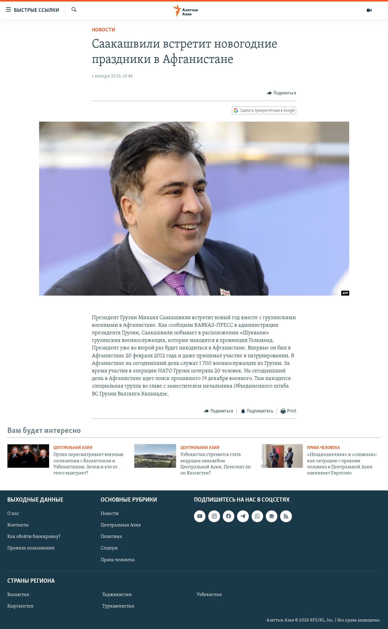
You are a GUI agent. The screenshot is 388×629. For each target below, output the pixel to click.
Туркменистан (118, 606)
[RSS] (286, 516)
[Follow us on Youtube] (200, 516)
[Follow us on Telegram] (243, 516)
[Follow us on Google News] (271, 516)
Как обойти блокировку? (33, 536)
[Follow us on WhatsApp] (257, 516)
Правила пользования (31, 548)
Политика (111, 536)
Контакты (17, 525)
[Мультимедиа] (369, 10)
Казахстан (18, 594)
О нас (13, 513)
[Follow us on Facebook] (228, 516)
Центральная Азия (72, 448)
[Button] (281, 93)
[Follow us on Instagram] (214, 516)
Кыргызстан (20, 606)
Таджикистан (117, 594)
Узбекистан (209, 594)
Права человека (323, 448)
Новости (103, 30)
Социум (109, 548)
